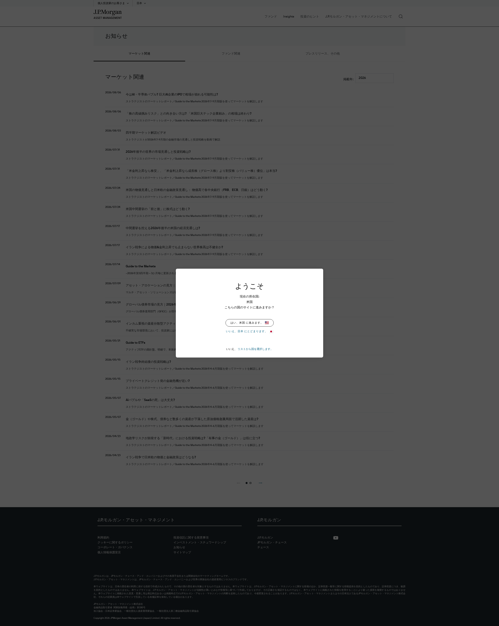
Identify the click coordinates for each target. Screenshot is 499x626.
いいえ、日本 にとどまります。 (247, 331)
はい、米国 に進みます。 (246, 322)
